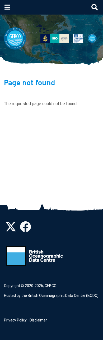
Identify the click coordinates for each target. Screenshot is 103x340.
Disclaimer (38, 320)
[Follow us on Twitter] (10, 229)
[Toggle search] (94, 7)
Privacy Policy (15, 320)
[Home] (17, 38)
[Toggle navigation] (7, 7)
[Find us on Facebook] (25, 229)
